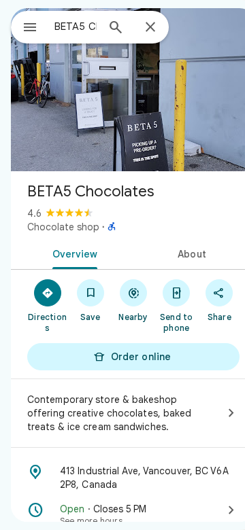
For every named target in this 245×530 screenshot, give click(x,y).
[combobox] (75, 26)
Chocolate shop (63, 227)
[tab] (72, 252)
